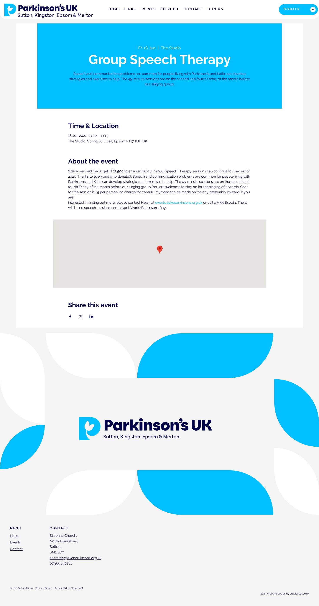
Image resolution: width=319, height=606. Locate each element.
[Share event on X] (81, 316)
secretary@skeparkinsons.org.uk (75, 558)
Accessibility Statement (68, 588)
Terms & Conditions (21, 588)
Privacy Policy (43, 588)
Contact (16, 549)
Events (15, 542)
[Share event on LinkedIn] (91, 316)
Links (14, 536)
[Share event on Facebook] (70, 316)
